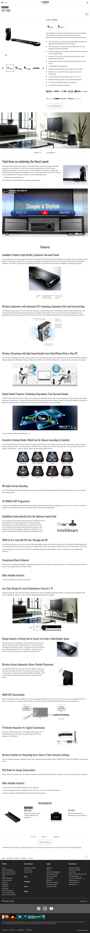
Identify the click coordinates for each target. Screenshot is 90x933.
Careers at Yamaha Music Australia (78, 874)
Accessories (50, 153)
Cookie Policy (29, 930)
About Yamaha (72, 864)
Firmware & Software (51, 884)
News (25, 877)
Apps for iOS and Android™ (9, 894)
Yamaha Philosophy (74, 876)
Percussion (5, 882)
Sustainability (72, 884)
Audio (3, 858)
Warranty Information (51, 876)
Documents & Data (51, 886)
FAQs (47, 870)
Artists (26, 886)
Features (36, 153)
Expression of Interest (30, 868)
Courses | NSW (28, 872)
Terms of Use (12, 930)
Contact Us (49, 868)
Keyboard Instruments (7, 870)
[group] (10, 68)
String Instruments (7, 880)
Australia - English (9, 901)
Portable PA (5, 886)
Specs (44, 837)
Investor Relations (73, 882)
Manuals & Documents (52, 882)
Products (16, 858)
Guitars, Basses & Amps (8, 874)
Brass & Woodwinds (7, 878)
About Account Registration (53, 872)
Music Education (28, 864)
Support (55, 837)
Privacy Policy (20, 930)
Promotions (27, 881)
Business (83, 901)
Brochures (49, 880)
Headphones (5, 884)
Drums (3, 876)
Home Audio (10, 858)
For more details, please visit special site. (15, 433)
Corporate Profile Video (75, 870)
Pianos (4, 868)
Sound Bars (23, 858)
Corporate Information (74, 868)
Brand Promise (72, 872)
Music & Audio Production (8, 872)
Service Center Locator (52, 874)
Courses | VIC (27, 870)
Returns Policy (50, 878)
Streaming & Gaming (7, 890)
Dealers (26, 891)
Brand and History (73, 880)
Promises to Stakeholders (75, 878)
